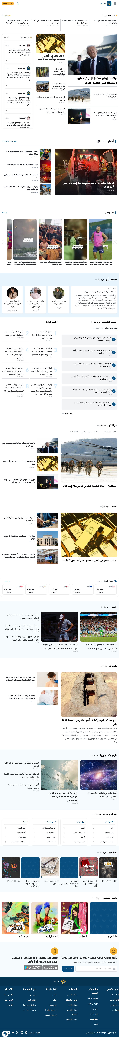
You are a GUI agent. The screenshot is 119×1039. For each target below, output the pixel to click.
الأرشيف (10, 1005)
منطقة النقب (72, 1005)
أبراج (112, 828)
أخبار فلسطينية (93, 998)
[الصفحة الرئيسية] (105, 3)
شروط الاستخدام (30, 1010)
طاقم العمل (31, 1000)
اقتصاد (54, 995)
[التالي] (4, 242)
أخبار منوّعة (51, 989)
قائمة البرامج (114, 1000)
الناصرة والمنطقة (71, 1000)
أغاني (83, 828)
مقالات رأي (94, 1019)
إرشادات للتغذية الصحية (19, 842)
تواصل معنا (9, 1000)
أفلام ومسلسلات (79, 832)
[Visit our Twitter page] (18, 1032)
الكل (8, 37)
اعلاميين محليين (80, 842)
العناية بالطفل (51, 832)
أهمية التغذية (22, 837)
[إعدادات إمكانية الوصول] (5, 1034)
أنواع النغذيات (21, 832)
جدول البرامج (114, 1005)
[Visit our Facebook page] (27, 1032)
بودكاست (115, 1010)
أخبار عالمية (94, 1014)
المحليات (73, 989)
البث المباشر (6, 3)
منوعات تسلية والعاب (107, 842)
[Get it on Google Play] (33, 967)
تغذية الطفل (51, 842)
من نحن (33, 995)
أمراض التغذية (21, 828)
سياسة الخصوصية (29, 1005)
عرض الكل (8, 15)
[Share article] (6, 60)
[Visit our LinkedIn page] (9, 1032)
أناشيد (83, 837)
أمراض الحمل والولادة (48, 828)
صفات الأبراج (110, 837)
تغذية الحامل (51, 837)
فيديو (96, 1024)
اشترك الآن (68, 968)
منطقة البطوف (71, 1019)
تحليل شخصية (109, 832)
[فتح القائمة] (115, 3)
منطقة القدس (72, 995)
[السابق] (115, 242)
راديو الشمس (113, 989)
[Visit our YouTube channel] (14, 1032)
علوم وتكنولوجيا (50, 1010)
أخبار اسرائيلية (93, 1003)
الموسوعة (52, 1005)
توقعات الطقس (50, 1015)
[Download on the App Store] (50, 967)
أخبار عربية (94, 1008)
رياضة (54, 1000)
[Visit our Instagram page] (23, 1032)
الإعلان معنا (8, 995)
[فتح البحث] (17, 3)
